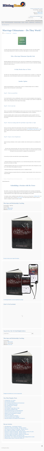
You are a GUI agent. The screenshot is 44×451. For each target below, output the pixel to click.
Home (3, 22)
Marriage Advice (7, 181)
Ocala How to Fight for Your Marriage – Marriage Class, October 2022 (17, 434)
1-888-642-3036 (39, 12)
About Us (26, 22)
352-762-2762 (40, 13)
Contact (23, 22)
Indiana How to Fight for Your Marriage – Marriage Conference (15, 427)
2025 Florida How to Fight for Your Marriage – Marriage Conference (16, 429)
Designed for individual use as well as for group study (13, 393)
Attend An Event (37, 22)
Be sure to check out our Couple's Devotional (11, 258)
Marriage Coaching (17, 22)
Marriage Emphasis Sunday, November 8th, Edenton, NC (14, 438)
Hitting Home (15, 33)
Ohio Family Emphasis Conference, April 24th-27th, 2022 (14, 435)
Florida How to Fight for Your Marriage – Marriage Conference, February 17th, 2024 (19, 431)
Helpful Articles (31, 22)
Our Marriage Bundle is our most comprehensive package (13, 299)
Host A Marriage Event (5, 24)
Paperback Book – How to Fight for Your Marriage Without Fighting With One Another (19, 436)
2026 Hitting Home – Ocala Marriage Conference (13, 426)
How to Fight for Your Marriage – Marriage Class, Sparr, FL (15, 430)
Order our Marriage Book (9, 22)
